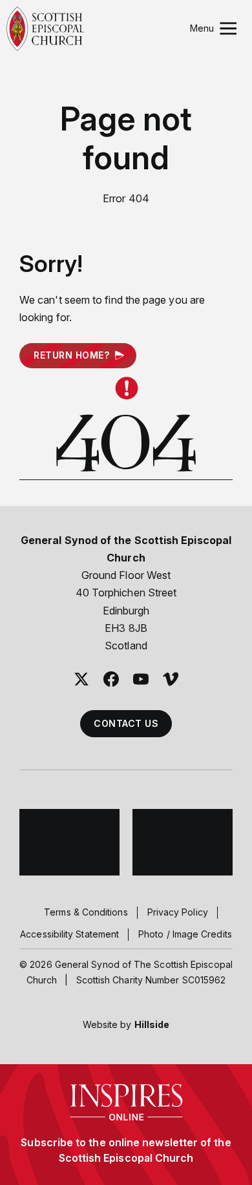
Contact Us (126, 723)
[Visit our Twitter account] (81, 679)
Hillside (152, 1024)
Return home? (71, 355)
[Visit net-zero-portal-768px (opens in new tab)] (69, 842)
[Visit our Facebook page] (111, 679)
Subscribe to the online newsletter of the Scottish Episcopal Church (126, 1150)
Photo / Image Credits (185, 933)
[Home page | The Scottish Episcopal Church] (45, 28)
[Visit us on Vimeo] (170, 679)
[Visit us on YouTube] (140, 679)
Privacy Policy (177, 912)
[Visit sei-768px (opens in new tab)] (182, 842)
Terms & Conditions (85, 912)
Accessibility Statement (69, 933)
